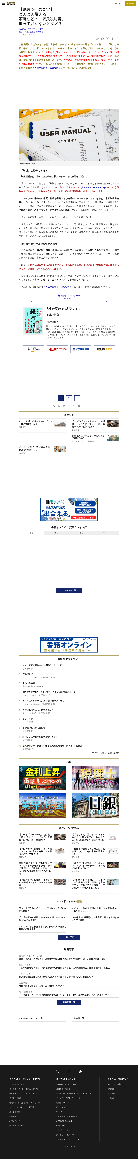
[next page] (77, 398)
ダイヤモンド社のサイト (66, 1078)
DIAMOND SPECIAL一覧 (31, 1018)
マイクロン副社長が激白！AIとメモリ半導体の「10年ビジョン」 (95, 909)
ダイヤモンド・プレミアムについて (23, 1088)
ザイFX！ (60, 1111)
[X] (57, 1071)
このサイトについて (17, 1084)
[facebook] (69, 1071)
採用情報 (111, 1093)
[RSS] (81, 1071)
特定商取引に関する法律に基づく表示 (24, 1102)
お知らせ (111, 1098)
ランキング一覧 (69, 590)
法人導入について (16, 1125)
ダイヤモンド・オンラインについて (24, 1078)
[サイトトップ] (11, 3)
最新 (32, 532)
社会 (21, 31)
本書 (34, 279)
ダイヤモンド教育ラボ (65, 1134)
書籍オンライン (62, 1102)
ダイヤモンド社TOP (116, 1084)
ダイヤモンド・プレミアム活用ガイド (24, 1093)
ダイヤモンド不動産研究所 (67, 1116)
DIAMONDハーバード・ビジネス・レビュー (74, 1093)
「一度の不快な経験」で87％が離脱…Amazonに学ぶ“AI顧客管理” (42, 918)
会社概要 (111, 1088)
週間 (81, 532)
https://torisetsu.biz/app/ (95, 187)
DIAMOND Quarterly (64, 1121)
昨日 (56, 532)
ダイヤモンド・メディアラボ (67, 1139)
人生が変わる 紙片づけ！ (35, 31)
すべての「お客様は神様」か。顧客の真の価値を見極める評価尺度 (42, 928)
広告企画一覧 (78, 1018)
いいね (106, 532)
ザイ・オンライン (63, 1107)
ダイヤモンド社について (118, 1078)
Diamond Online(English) (66, 1084)
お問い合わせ (14, 1121)
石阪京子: (32, 28)
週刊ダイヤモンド (63, 1088)
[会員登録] (130, 3)
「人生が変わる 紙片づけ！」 (47, 67)
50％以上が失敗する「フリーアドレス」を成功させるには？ (42, 909)
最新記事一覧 (69, 1002)
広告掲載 (12, 1116)
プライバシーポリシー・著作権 (21, 1107)
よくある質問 (14, 1111)
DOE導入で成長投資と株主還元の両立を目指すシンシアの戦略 (95, 918)
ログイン (118, 3)
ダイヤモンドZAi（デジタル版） (69, 1098)
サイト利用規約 (15, 1098)
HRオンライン (62, 1125)
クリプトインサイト (64, 1130)
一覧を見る (69, 937)
